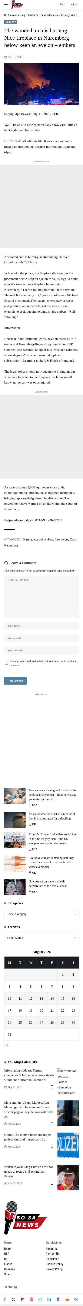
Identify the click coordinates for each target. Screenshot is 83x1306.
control (38, 539)
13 (41, 998)
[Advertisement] (41, 206)
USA (34, 805)
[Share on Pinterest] (31, 1299)
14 (52, 998)
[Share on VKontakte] (76, 1299)
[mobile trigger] (7, 4)
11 (20, 998)
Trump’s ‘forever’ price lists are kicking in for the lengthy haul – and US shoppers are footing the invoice (53, 839)
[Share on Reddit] (67, 1299)
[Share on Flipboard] (22, 1299)
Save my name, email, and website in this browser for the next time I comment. (44, 663)
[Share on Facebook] (4, 1299)
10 (9, 998)
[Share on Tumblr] (58, 1299)
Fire (57, 539)
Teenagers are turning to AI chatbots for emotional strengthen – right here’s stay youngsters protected (53, 795)
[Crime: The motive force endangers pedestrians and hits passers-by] (68, 1145)
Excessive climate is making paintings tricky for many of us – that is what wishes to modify (51, 862)
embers (48, 539)
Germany (11, 22)
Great (73, 539)
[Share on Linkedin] (49, 1299)
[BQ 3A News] (17, 4)
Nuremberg (11, 545)
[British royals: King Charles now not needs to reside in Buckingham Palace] (68, 1177)
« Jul (6, 1044)
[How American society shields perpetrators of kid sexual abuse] (15, 887)
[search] (54, 5)
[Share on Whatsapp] (40, 1299)
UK (34, 824)
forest (64, 539)
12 (31, 998)
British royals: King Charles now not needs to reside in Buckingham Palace (28, 1171)
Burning (28, 539)
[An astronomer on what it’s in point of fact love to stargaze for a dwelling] (15, 820)
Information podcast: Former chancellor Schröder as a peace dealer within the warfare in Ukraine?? (29, 1075)
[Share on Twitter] (13, 1299)
